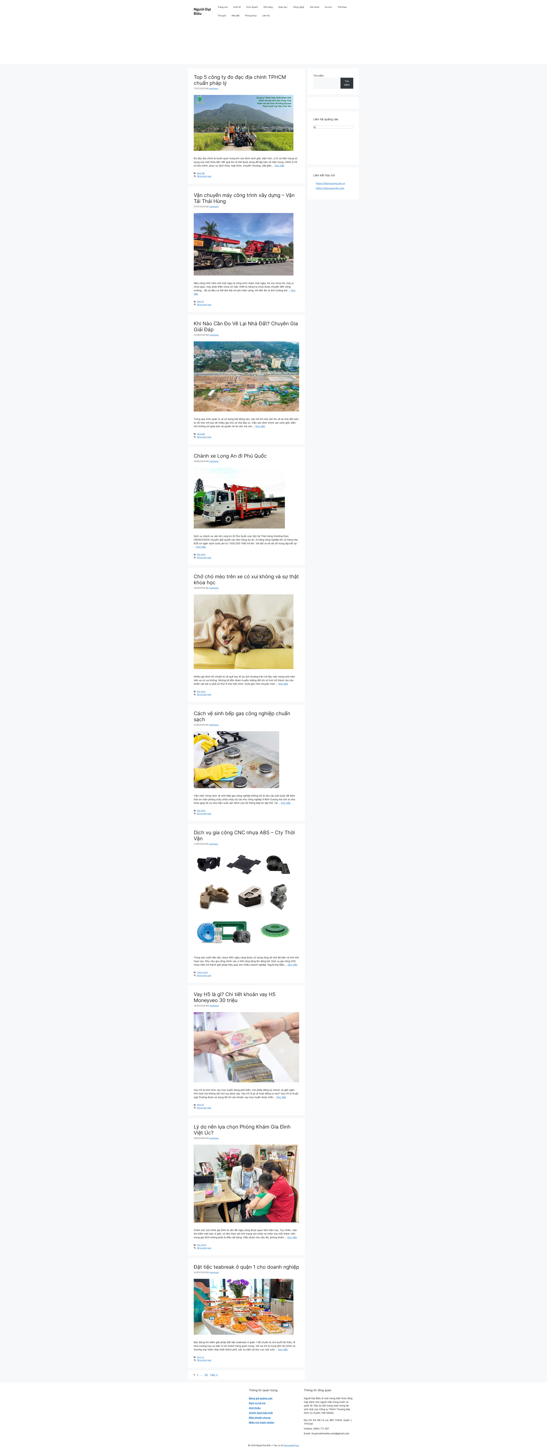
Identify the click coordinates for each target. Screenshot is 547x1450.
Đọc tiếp (279, 165)
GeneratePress (291, 1445)
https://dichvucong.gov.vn (330, 183)
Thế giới (222, 15)
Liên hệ (266, 15)
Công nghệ (298, 7)
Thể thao (342, 7)
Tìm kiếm (318, 75)
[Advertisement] (273, 44)
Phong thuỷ (251, 15)
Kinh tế (237, 7)
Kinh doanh (252, 7)
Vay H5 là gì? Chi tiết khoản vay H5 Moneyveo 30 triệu (234, 997)
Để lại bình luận (204, 176)
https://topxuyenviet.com (330, 188)
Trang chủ (223, 7)
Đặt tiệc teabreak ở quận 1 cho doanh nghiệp (246, 1267)
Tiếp (214, 1374)
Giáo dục (282, 7)
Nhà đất (235, 15)
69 (207, 1374)
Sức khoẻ (314, 7)
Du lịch (328, 7)
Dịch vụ (200, 1357)
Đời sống (268, 7)
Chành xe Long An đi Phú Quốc (231, 456)
